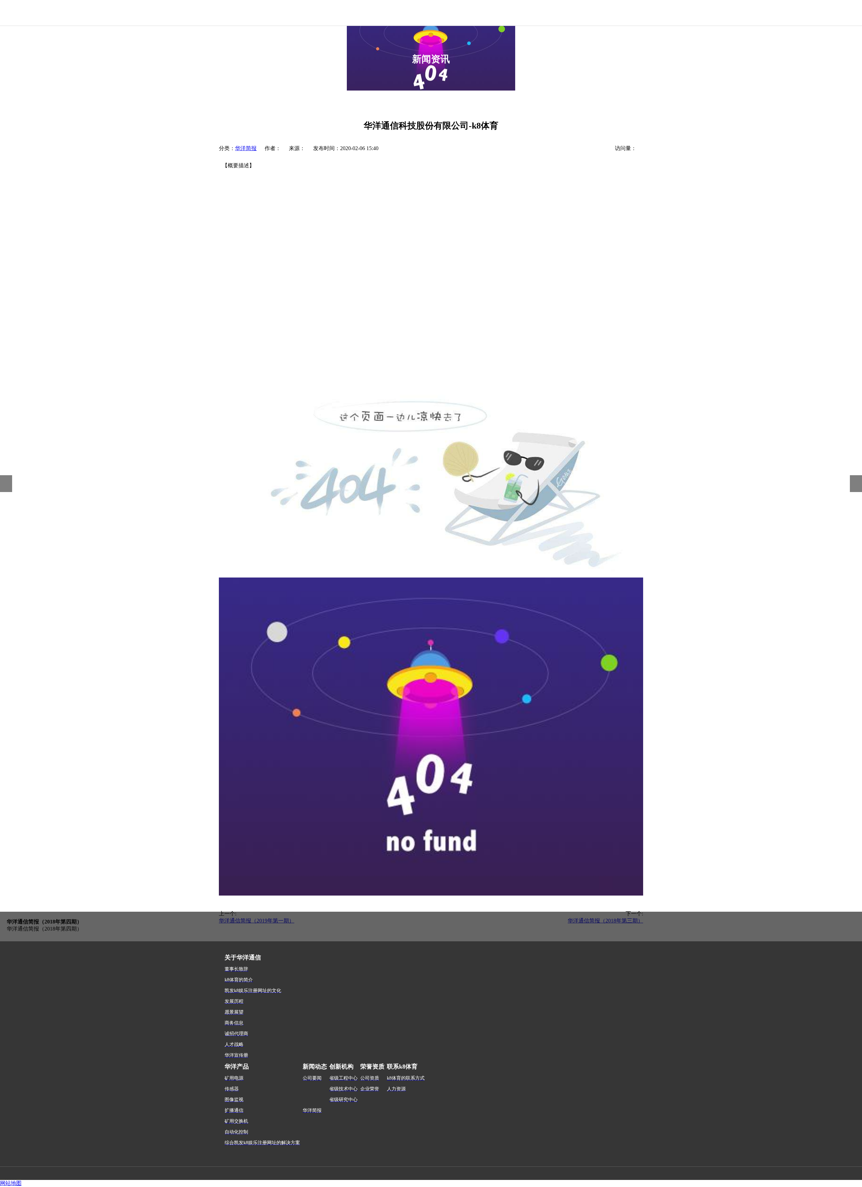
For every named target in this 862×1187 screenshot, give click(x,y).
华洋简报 (246, 148)
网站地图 (11, 1183)
